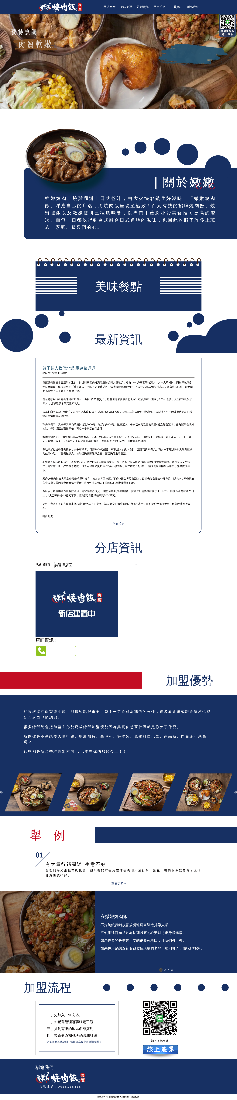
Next (235, 792)
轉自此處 (48, 516)
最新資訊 (143, 7)
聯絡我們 (193, 7)
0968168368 (69, 1086)
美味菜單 (126, 7)
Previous (1, 792)
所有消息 (118, 524)
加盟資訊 (176, 7)
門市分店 (160, 7)
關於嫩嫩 (110, 7)
